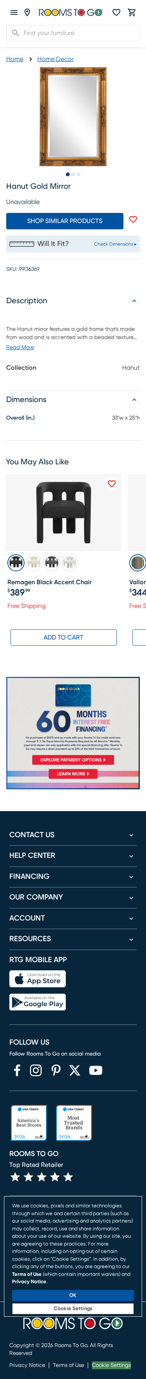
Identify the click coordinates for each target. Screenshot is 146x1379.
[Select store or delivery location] (27, 12)
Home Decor (55, 59)
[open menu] (14, 12)
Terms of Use (68, 1365)
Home (14, 59)
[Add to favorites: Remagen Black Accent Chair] (111, 483)
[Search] (13, 33)
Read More (20, 347)
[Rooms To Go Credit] (73, 722)
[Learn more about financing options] (73, 778)
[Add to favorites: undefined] (133, 219)
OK (72, 1295)
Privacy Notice (27, 1365)
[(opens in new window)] (17, 1070)
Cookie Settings (111, 1365)
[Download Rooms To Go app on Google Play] (37, 1002)
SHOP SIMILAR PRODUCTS (64, 221)
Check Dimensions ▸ (115, 244)
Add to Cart (63, 637)
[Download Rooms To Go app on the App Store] (37, 978)
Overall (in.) (20, 418)
